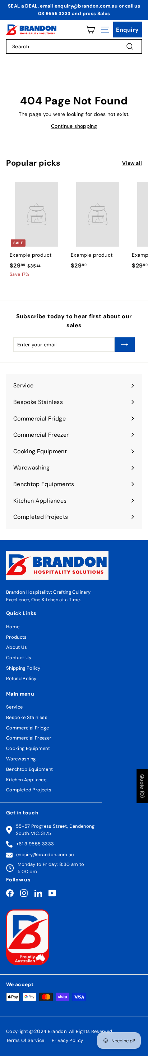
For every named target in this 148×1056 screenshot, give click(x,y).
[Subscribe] (125, 344)
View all (132, 163)
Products (16, 637)
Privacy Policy (67, 1040)
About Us (16, 647)
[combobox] (74, 46)
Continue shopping (74, 126)
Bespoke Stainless (26, 717)
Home (12, 627)
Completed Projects (28, 790)
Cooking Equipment (28, 748)
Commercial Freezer (28, 738)
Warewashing (21, 759)
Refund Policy (21, 678)
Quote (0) (142, 786)
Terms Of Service (25, 1040)
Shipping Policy (23, 668)
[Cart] (90, 29)
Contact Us (19, 658)
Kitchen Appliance (26, 780)
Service (14, 707)
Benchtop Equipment (29, 769)
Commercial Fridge (27, 728)
